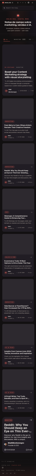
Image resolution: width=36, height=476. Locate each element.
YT (10, 473)
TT (14, 473)
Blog (3, 470)
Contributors (10, 470)
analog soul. (12, 465)
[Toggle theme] (32, 2)
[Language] (28, 2)
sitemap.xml (10, 461)
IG (3, 473)
